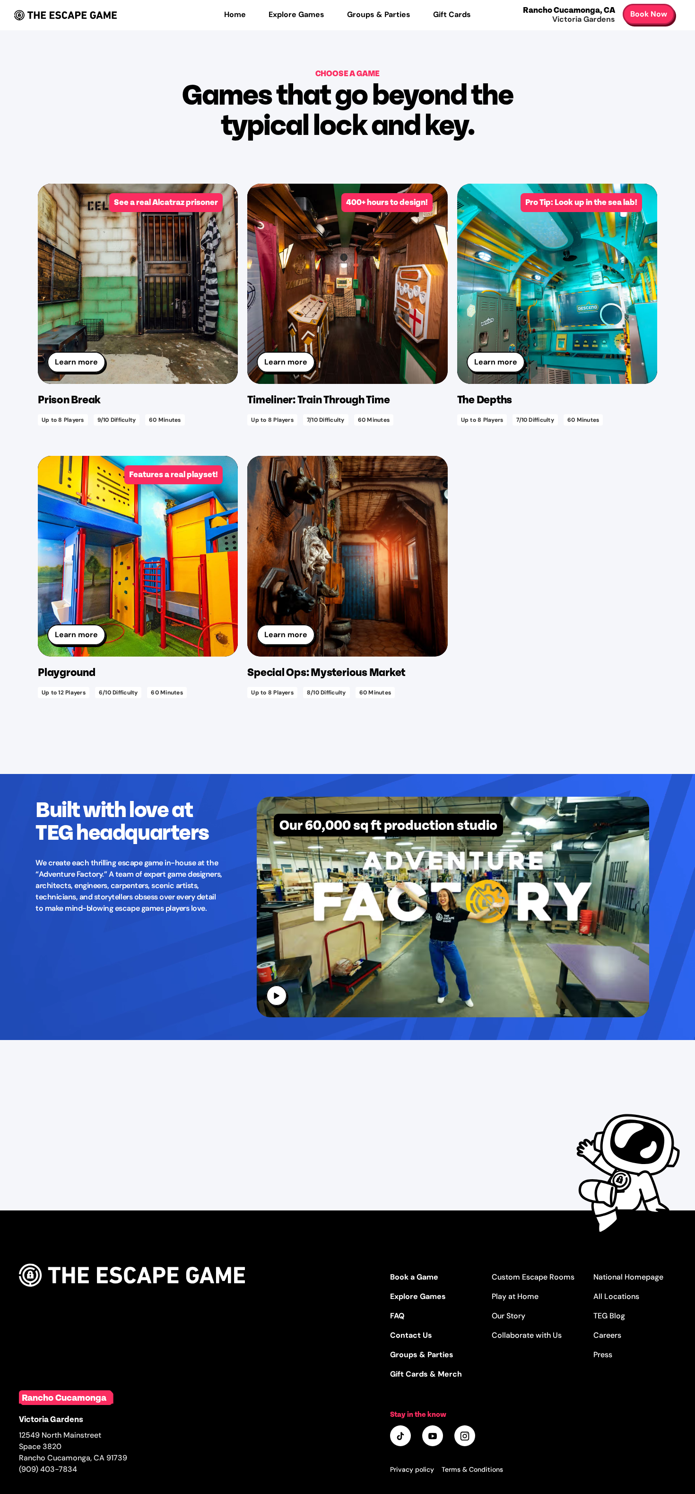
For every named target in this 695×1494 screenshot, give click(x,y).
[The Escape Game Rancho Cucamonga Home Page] (132, 1297)
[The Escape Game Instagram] (465, 1436)
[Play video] (277, 996)
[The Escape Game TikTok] (401, 1436)
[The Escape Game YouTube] (433, 1436)
